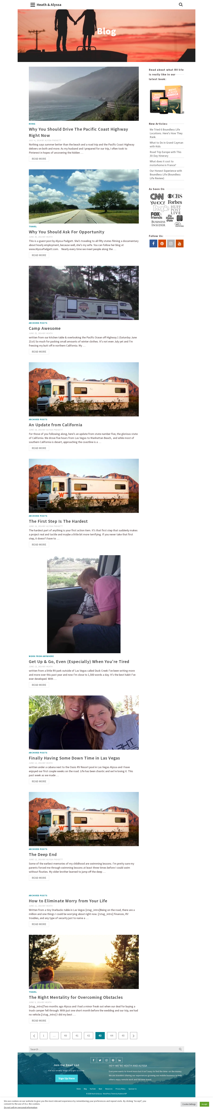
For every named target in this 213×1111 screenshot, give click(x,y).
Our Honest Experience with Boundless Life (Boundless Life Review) (166, 174)
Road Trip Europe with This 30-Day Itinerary (165, 153)
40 (65, 1035)
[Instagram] (106, 1060)
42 (88, 1035)
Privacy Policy (120, 1089)
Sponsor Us (132, 1089)
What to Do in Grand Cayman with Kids (166, 144)
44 (111, 1035)
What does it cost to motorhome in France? (163, 163)
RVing (32, 124)
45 (123, 1035)
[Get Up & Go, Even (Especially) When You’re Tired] (84, 604)
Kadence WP (122, 1094)
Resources (108, 1089)
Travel (33, 226)
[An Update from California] (84, 389)
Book (100, 1089)
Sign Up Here (66, 1078)
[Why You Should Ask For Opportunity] (84, 196)
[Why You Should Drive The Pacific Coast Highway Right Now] (84, 93)
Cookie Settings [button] (189, 1104)
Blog (85, 1089)
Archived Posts (38, 323)
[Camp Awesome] (84, 292)
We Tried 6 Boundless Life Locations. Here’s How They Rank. (166, 133)
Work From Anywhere (41, 656)
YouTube (93, 1089)
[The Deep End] (84, 819)
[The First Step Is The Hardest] (84, 485)
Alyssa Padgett (53, 140)
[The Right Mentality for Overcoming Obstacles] (84, 961)
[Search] (180, 4)
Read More (39, 158)
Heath (49, 237)
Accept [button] (204, 1104)
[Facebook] (93, 1060)
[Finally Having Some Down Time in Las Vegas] (84, 722)
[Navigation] (33, 4)
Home (79, 1089)
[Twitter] (100, 1060)
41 (77, 1035)
